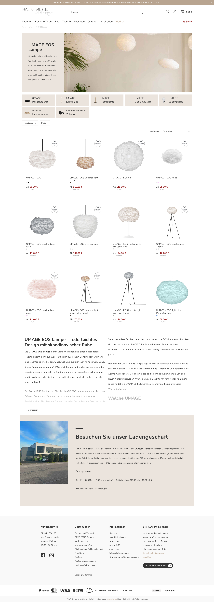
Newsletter (114, 541)
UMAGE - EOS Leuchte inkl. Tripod (170, 245)
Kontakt (78, 557)
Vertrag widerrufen (83, 545)
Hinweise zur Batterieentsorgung (124, 557)
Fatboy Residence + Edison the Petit (115, 2)
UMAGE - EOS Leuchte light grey (40, 245)
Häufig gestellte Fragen (85, 565)
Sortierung (154, 131)
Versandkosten (112, 599)
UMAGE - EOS (33, 177)
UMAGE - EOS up (122, 177)
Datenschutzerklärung (119, 553)
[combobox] (104, 12)
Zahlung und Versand (84, 533)
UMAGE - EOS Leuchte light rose (40, 311)
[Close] (212, 2)
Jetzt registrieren (156, 565)
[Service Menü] (167, 12)
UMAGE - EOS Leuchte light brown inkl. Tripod (84, 311)
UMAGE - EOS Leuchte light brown (84, 179)
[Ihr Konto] (174, 12)
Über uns (113, 533)
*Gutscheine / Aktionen (85, 561)
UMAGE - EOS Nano (166, 177)
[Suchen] (141, 12)
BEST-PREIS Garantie (84, 537)
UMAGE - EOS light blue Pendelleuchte (168, 311)
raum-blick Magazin (117, 537)
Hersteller (28, 123)
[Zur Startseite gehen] (42, 12)
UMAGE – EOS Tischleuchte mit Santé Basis (127, 245)
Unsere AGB (114, 545)
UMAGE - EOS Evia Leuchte (84, 244)
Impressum (114, 549)
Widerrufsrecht (82, 541)
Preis (43, 123)
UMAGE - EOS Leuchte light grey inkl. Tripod (127, 311)
